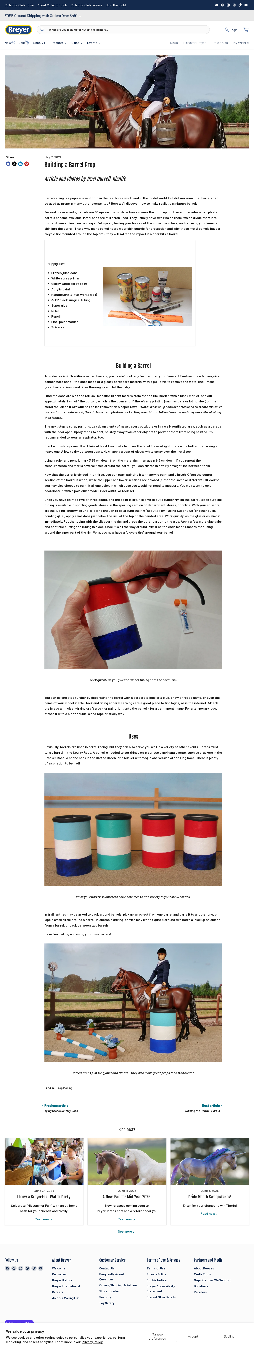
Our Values (59, 1274)
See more (125, 1231)
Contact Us (107, 1268)
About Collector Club (52, 5)
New (8, 43)
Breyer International (66, 1286)
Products (57, 43)
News (174, 43)
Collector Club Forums (86, 5)
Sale (21, 43)
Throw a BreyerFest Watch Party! (44, 1196)
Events (92, 43)
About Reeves (204, 1268)
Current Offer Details (161, 1297)
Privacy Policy (156, 1274)
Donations (201, 1286)
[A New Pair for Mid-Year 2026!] (127, 1161)
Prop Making (65, 1088)
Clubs (75, 43)
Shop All (39, 43)
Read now (42, 1219)
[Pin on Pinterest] (26, 163)
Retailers (200, 1292)
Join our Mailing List (66, 1298)
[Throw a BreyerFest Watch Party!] (44, 1161)
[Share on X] (14, 163)
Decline (229, 1336)
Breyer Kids (219, 43)
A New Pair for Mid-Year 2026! (127, 1196)
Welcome (58, 1268)
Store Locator (109, 1291)
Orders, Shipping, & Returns (118, 1285)
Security (105, 1297)
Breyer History (62, 1280)
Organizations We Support (212, 1280)
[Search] (42, 29)
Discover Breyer (194, 43)
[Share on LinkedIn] (20, 163)
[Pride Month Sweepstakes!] (210, 1161)
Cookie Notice (157, 1280)
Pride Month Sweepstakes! (209, 1196)
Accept (193, 1336)
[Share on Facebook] (8, 163)
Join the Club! (116, 5)
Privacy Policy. (92, 1342)
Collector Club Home (19, 5)
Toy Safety (106, 1303)
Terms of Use (156, 1268)
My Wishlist (241, 43)
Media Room (202, 1274)
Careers (57, 1292)
